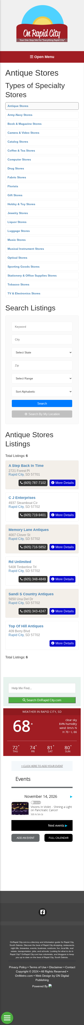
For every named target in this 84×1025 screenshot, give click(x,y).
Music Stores (17, 239)
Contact (70, 967)
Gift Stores (15, 195)
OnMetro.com (24, 975)
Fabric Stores (17, 177)
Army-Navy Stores (20, 114)
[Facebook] (43, 912)
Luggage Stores (19, 231)
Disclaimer (56, 967)
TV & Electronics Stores (24, 293)
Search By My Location (44, 414)
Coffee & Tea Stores (21, 150)
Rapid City (16, 474)
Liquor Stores (17, 222)
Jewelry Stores (18, 213)
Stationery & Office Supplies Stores (32, 275)
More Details (64, 483)
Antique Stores (18, 106)
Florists (13, 186)
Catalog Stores (18, 141)
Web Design (43, 975)
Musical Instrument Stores (26, 248)
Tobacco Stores (18, 284)
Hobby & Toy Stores (21, 204)
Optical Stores (17, 257)
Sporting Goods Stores (24, 266)
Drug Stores (16, 168)
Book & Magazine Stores (25, 123)
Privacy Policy (18, 967)
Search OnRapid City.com (43, 700)
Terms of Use (37, 967)
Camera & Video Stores (23, 132)
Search (42, 403)
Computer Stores (19, 159)
